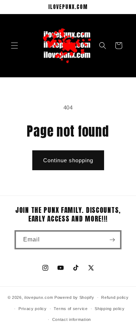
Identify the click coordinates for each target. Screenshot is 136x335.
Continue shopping (68, 160)
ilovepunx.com (38, 297)
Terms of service (70, 308)
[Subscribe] (112, 239)
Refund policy (114, 297)
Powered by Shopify (74, 297)
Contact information (71, 319)
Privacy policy (32, 308)
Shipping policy (110, 308)
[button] (14, 45)
